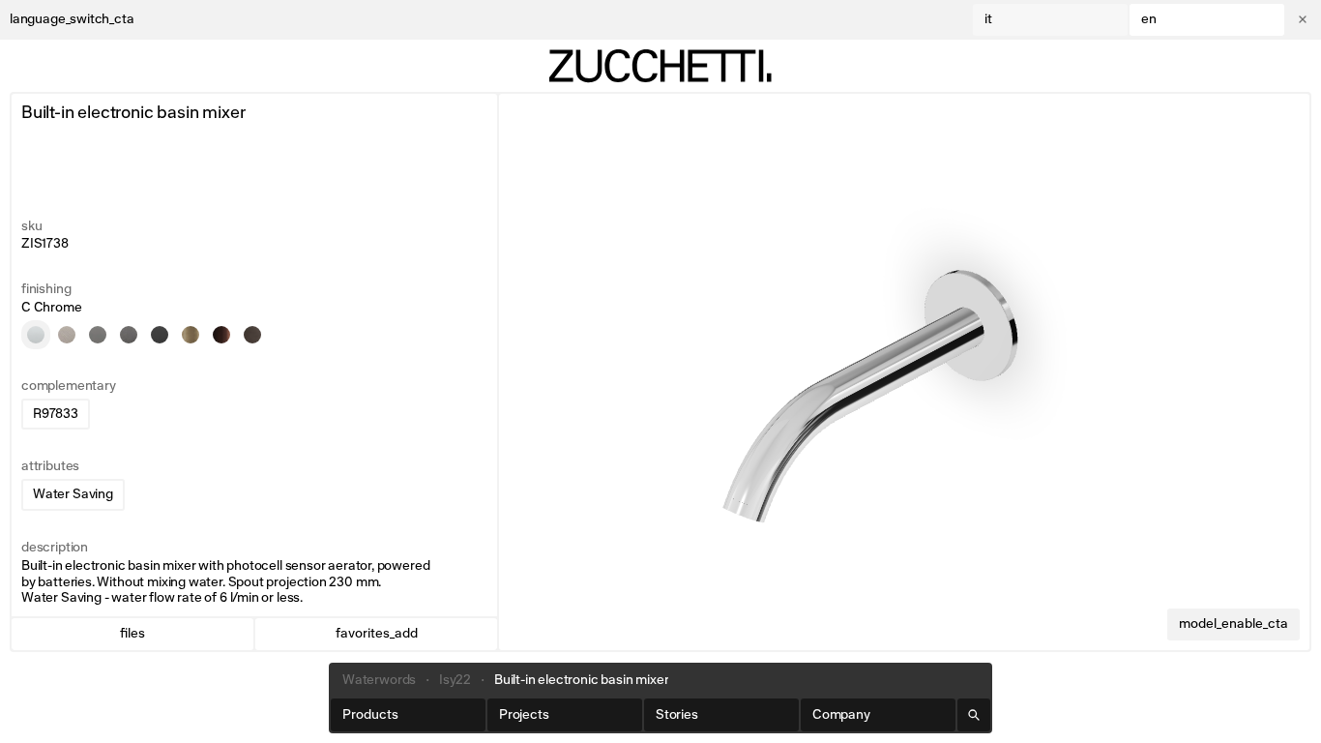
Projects (524, 715)
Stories (677, 715)
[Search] (973, 714)
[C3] (66, 334)
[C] (35, 334)
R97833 (55, 414)
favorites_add (377, 633)
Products (370, 715)
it (988, 19)
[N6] (159, 334)
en (1149, 19)
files (132, 633)
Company (841, 715)
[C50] (97, 334)
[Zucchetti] (660, 66)
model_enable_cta (1233, 624)
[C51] (128, 334)
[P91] (221, 334)
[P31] (190, 334)
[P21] (252, 334)
